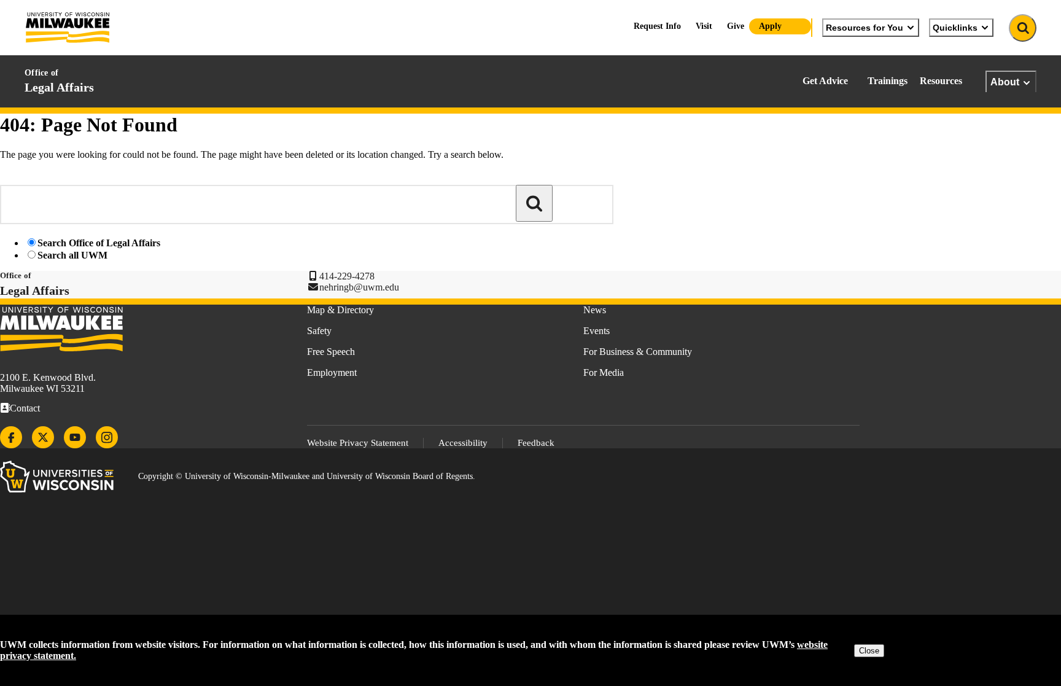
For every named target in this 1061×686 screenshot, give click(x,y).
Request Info (657, 26)
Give (735, 26)
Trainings (887, 81)
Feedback (536, 443)
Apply (770, 26)
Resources (941, 81)
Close (869, 650)
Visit (704, 26)
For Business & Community (637, 351)
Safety (319, 330)
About (1004, 81)
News (594, 310)
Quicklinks (955, 28)
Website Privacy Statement (357, 443)
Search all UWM (72, 255)
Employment (332, 372)
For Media (603, 372)
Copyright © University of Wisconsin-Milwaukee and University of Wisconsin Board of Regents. (306, 476)
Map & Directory (340, 310)
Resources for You (864, 28)
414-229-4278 (347, 276)
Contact (25, 408)
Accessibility (463, 443)
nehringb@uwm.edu (359, 287)
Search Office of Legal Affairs (98, 243)
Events (596, 330)
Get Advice (825, 81)
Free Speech (331, 351)
